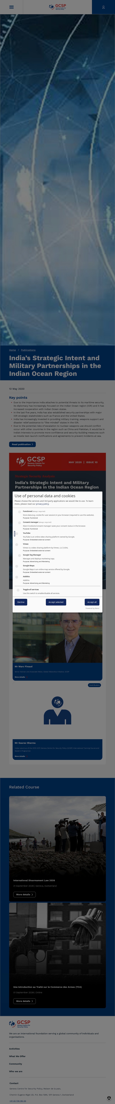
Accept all (92, 602)
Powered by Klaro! (92, 608)
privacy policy (42, 504)
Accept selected (56, 602)
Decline (20, 602)
